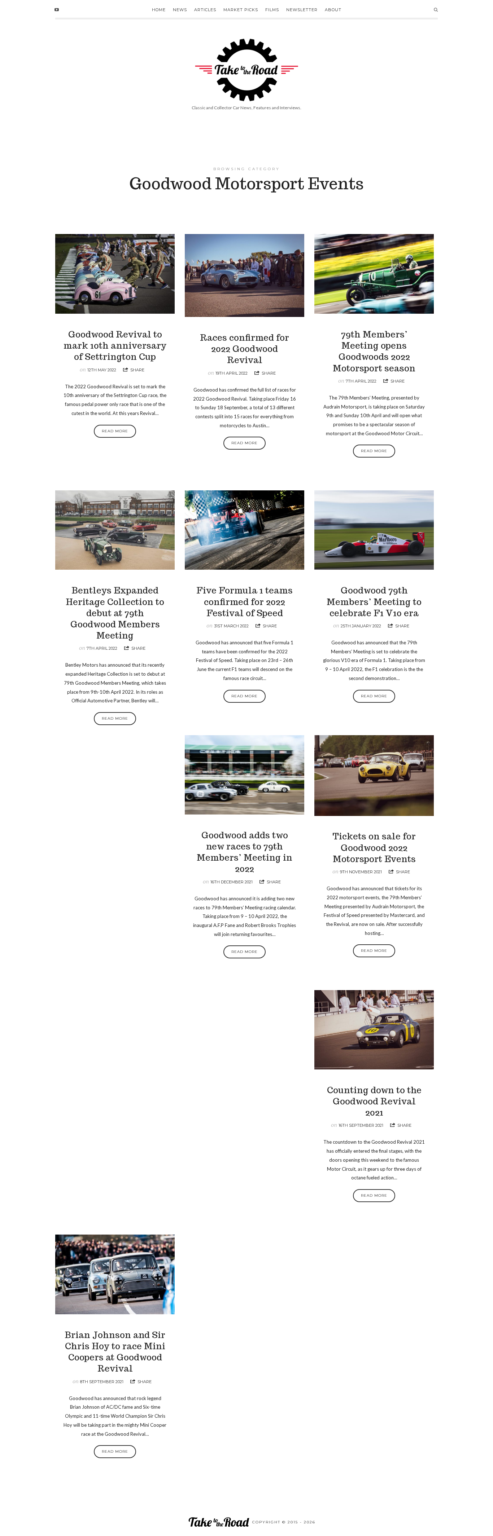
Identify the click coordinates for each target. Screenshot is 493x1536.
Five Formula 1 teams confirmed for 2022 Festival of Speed (244, 601)
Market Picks (240, 9)
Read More (115, 431)
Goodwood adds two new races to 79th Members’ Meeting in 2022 (244, 852)
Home (159, 9)
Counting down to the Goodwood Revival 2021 (374, 1101)
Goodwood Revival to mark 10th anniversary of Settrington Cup (115, 345)
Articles (205, 9)
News (180, 9)
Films (272, 9)
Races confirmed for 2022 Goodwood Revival (244, 349)
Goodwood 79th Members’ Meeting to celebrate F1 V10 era (374, 601)
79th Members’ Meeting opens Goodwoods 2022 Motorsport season (374, 351)
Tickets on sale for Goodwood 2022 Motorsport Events (374, 847)
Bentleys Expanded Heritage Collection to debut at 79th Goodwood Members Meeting (115, 613)
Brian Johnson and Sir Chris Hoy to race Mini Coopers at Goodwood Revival (115, 1351)
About (333, 9)
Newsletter (302, 9)
